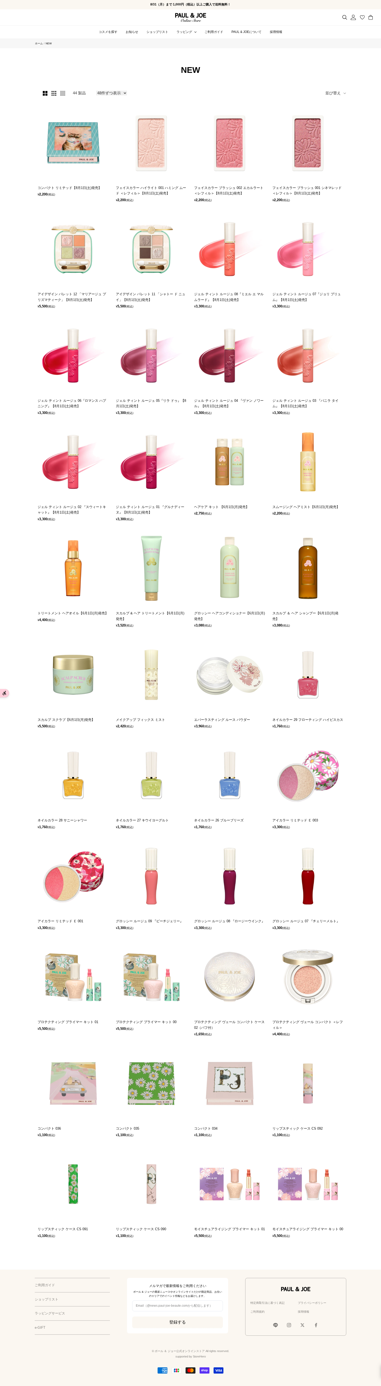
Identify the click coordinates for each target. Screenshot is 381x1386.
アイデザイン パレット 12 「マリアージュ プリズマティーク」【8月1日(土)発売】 (72, 296)
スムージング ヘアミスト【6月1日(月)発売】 (306, 507)
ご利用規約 (257, 1311)
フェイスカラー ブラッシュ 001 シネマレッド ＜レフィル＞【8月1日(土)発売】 (307, 190)
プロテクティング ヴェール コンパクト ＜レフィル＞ (307, 1024)
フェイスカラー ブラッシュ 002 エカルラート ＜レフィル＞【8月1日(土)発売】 (228, 190)
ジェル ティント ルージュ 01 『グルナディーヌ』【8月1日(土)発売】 (150, 509)
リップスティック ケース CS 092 (297, 1128)
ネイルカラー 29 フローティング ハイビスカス (307, 720)
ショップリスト (157, 32)
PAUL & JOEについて (246, 32)
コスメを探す (108, 32)
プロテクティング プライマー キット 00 (146, 1022)
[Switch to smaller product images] (54, 93)
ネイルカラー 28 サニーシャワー (62, 820)
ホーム (39, 43)
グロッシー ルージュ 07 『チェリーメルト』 (306, 921)
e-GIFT (40, 1327)
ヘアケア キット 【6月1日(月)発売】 (221, 507)
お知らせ (132, 32)
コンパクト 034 (205, 1128)
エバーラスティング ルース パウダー (222, 720)
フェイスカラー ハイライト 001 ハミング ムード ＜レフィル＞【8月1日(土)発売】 (151, 190)
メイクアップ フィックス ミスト (140, 720)
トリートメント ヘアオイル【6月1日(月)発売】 (73, 613)
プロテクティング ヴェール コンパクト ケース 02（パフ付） (229, 1024)
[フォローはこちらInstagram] (289, 1325)
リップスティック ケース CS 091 (63, 1229)
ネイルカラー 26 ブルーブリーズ (219, 820)
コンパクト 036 (49, 1128)
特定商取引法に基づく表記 (267, 1302)
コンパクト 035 (127, 1128)
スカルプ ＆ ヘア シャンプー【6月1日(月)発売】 (305, 616)
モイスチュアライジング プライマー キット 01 (229, 1229)
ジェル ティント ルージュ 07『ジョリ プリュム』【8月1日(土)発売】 (306, 296)
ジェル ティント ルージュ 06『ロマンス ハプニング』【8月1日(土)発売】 (72, 403)
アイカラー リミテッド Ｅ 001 (60, 921)
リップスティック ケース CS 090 (141, 1229)
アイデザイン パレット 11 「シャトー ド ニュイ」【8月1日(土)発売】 (150, 296)
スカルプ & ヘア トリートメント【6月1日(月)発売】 (150, 616)
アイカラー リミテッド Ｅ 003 (295, 820)
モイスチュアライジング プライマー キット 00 (307, 1229)
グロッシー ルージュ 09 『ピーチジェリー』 (149, 921)
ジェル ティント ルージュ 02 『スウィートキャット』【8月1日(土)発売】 (72, 509)
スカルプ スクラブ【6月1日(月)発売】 (66, 720)
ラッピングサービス (50, 1313)
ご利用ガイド (213, 32)
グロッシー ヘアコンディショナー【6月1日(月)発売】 (229, 616)
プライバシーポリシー (312, 1302)
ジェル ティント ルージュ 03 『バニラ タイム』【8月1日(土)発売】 (305, 403)
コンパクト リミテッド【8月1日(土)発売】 (70, 188)
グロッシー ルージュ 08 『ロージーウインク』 (229, 921)
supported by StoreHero (190, 1356)
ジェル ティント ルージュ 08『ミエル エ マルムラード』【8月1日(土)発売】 (229, 296)
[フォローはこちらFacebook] (316, 1325)
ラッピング (184, 32)
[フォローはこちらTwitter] (302, 1325)
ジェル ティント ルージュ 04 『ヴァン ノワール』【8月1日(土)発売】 (229, 403)
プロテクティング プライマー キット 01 (68, 1022)
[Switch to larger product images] (45, 93)
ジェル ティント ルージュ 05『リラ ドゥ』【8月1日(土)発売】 (151, 403)
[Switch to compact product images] (62, 93)
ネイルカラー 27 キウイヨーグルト (142, 820)
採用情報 (276, 32)
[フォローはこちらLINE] (275, 1325)
